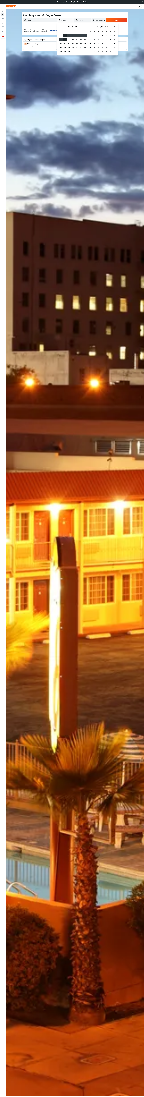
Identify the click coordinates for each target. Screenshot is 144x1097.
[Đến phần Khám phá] (3, 23)
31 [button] (110, 52)
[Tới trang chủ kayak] (11, 6)
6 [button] (94, 40)
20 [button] (85, 44)
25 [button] (77, 48)
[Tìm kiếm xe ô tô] (3, 18)
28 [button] (61, 52)
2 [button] (106, 36)
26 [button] (81, 48)
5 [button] (90, 40)
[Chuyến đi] (3, 31)
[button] (142, 2)
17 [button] (73, 44)
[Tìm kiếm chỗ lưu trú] (3, 15)
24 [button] (73, 48)
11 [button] (76, 40)
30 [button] (69, 52)
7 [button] (98, 40)
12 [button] (81, 40)
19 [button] (81, 44)
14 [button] (61, 44)
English (85, 2)
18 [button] (77, 44)
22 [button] (65, 48)
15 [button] (65, 44)
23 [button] (69, 48)
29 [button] (65, 52)
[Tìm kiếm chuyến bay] (3, 11)
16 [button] (69, 44)
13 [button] (85, 40)
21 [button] (61, 48)
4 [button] (114, 36)
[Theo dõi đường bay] (3, 26)
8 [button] (102, 40)
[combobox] (41, 20)
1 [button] (102, 36)
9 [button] (106, 40)
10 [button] (73, 40)
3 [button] (110, 36)
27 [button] (85, 48)
